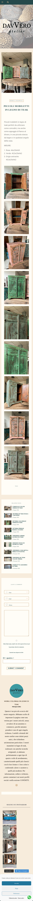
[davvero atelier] (16, 26)
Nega (16, 888)
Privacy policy (21, 898)
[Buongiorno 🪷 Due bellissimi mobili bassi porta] (9, 817)
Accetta (16, 883)
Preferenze (16, 893)
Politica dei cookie (13, 898)
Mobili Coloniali (16, 100)
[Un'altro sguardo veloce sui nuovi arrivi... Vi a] (9, 832)
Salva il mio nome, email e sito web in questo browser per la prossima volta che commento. (16, 645)
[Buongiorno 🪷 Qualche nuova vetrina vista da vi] (9, 846)
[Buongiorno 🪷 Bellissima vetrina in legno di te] (9, 861)
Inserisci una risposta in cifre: (16, 652)
